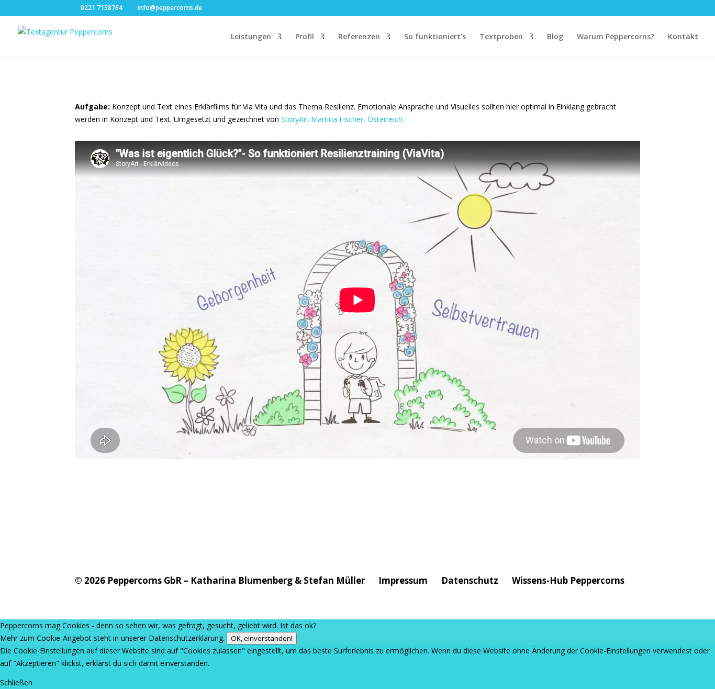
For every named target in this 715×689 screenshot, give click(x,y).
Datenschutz (469, 580)
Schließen (16, 682)
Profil (304, 37)
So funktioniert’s (435, 37)
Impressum (403, 580)
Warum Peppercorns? (615, 37)
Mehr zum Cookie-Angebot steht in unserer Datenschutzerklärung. (112, 638)
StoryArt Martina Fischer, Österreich (342, 119)
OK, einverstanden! (262, 638)
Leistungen (251, 37)
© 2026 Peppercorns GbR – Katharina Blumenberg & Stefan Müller (220, 580)
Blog (555, 37)
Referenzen (359, 37)
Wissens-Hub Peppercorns (568, 580)
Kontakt (683, 37)
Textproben (501, 37)
